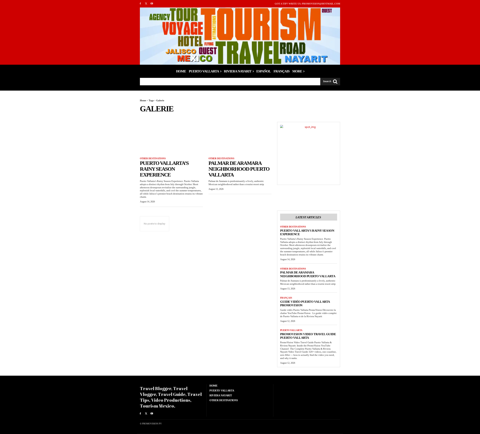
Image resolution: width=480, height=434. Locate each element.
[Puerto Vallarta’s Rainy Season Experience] (171, 137)
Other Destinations (153, 158)
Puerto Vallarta (291, 330)
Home (143, 100)
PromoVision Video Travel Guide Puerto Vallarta (308, 336)
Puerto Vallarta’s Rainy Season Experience (164, 169)
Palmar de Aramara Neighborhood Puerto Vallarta (238, 169)
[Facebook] (140, 4)
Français (286, 298)
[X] (146, 4)
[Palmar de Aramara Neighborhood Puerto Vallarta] (240, 137)
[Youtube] (152, 4)
